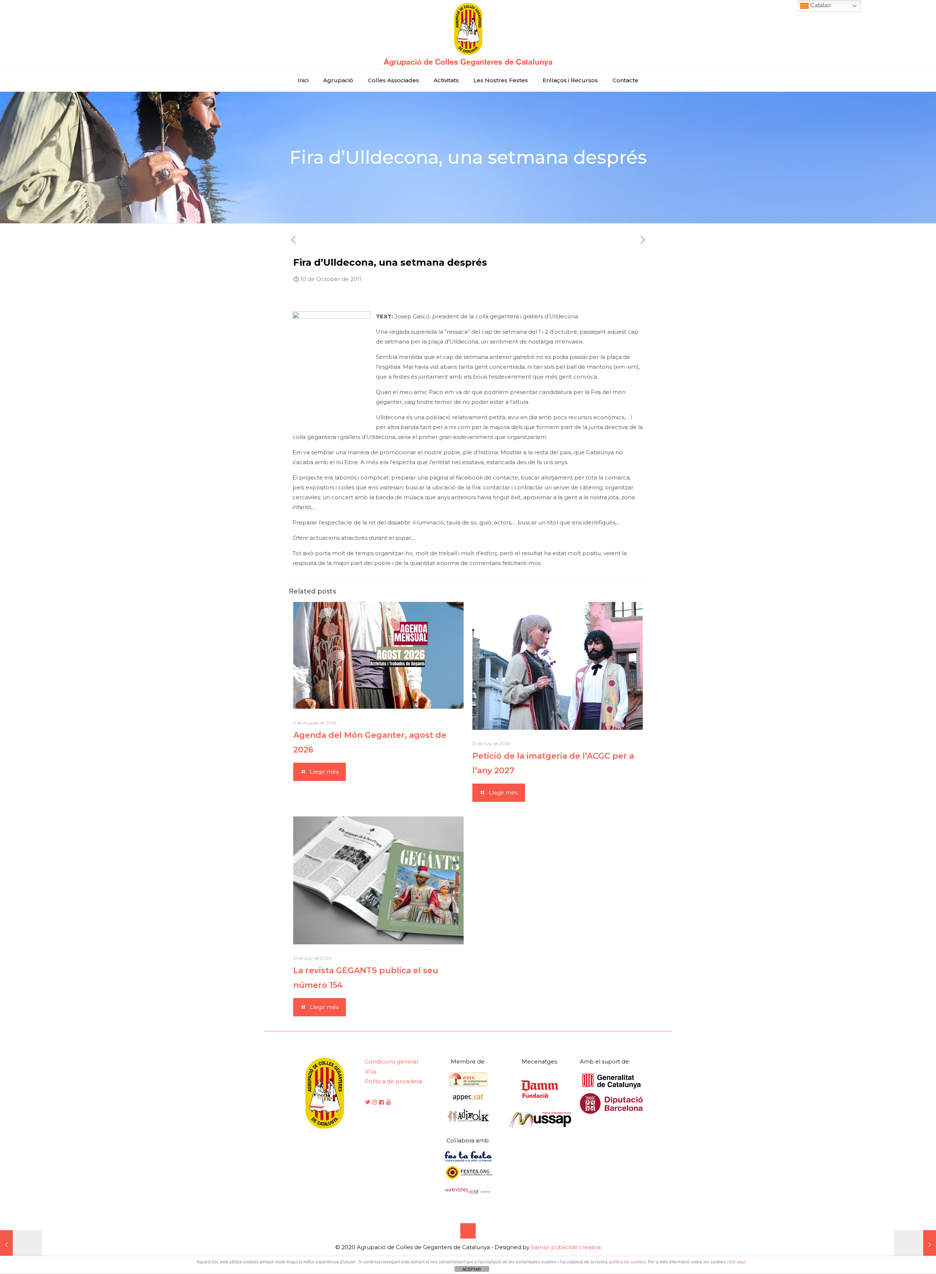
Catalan (820, 5)
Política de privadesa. (394, 1081)
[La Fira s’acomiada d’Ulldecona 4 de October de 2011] (21, 1244)
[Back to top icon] (468, 1231)
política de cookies (627, 1261)
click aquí (736, 1261)
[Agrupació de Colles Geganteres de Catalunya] (468, 34)
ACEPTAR (472, 1269)
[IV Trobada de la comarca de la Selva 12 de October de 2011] (915, 1244)
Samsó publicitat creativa (566, 1247)
